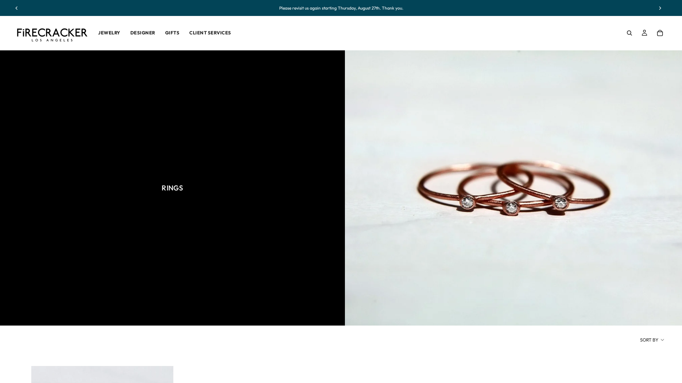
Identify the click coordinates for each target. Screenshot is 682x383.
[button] (652, 340)
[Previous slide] (17, 8)
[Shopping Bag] (660, 33)
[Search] (629, 33)
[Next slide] (660, 8)
